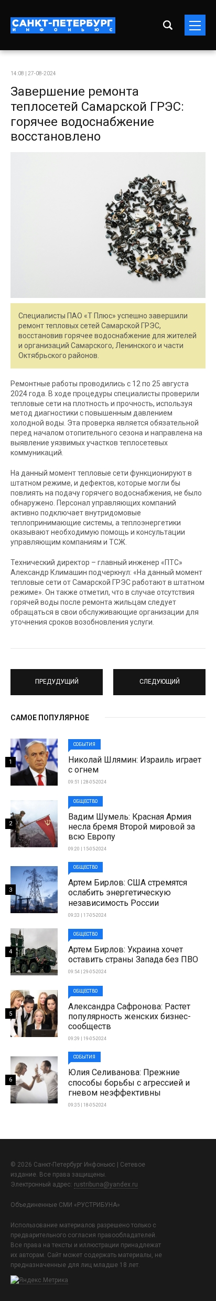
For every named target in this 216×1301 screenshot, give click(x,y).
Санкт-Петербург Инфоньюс (62, 25)
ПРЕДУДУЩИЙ (56, 677)
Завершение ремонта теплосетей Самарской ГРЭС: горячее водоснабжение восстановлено (97, 114)
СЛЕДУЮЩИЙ (160, 677)
